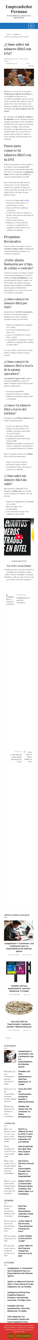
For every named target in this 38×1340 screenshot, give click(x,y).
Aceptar (11, 1336)
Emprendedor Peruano (19, 9)
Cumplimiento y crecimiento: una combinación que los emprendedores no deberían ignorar (19, 947)
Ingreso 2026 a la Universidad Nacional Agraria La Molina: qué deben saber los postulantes (25, 1187)
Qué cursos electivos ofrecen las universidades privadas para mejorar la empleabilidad (26, 1169)
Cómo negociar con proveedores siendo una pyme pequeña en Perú (18, 1319)
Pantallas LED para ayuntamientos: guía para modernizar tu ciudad (19, 988)
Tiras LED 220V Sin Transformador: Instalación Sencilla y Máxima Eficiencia (19, 1024)
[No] (35, 1331)
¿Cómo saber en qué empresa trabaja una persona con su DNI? (25, 1250)
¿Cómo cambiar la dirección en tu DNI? (25, 1238)
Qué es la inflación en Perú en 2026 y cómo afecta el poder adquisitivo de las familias (25, 1135)
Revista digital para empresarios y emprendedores (19, 17)
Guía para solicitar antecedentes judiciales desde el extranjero (25, 1211)
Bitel (27, 200)
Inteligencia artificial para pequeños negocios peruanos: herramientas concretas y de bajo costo (19, 1296)
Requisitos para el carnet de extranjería (23, 599)
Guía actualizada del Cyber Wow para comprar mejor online (25, 1150)
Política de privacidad (24, 1336)
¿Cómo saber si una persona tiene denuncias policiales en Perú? (25, 1226)
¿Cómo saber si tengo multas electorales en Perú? (16, 757)
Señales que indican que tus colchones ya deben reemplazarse (25, 1111)
